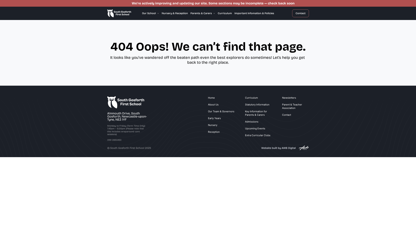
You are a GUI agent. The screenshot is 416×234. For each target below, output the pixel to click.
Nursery (212, 125)
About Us (213, 104)
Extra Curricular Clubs (257, 135)
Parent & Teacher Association (292, 106)
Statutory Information (257, 104)
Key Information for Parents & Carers (256, 113)
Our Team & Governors (221, 111)
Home (211, 97)
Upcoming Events (255, 128)
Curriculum (251, 97)
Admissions (251, 121)
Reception (214, 131)
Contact (301, 13)
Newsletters (289, 97)
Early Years (214, 118)
